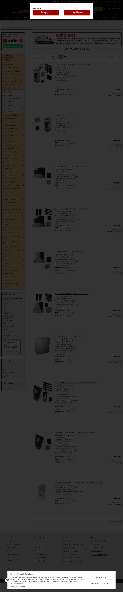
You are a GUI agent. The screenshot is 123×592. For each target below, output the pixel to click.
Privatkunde (45, 12)
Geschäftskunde (77, 12)
